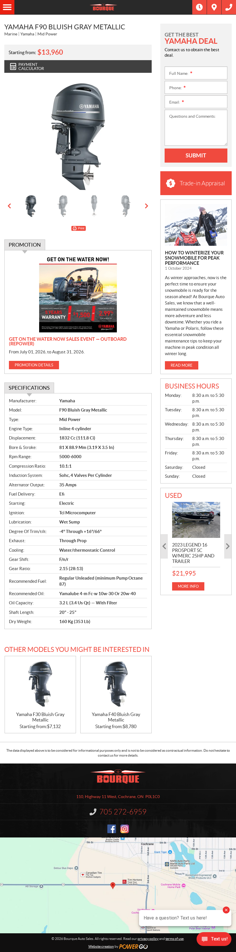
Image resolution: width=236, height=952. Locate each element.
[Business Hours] (199, 7)
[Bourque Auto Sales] (103, 7)
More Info (188, 586)
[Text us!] (214, 940)
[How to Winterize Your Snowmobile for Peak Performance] (196, 225)
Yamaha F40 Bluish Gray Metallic (116, 717)
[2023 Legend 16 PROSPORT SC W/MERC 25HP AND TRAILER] (196, 520)
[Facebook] (111, 829)
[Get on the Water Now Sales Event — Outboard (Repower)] (78, 293)
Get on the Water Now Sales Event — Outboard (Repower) (68, 341)
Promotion (25, 245)
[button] (16, 137)
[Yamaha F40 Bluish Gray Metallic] (116, 683)
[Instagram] (124, 829)
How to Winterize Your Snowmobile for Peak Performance (194, 258)
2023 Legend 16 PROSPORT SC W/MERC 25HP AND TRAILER (193, 553)
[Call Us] (229, 7)
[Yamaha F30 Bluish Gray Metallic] (40, 683)
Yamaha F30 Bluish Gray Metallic (40, 717)
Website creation (101, 946)
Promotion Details (34, 365)
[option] (78, 136)
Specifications (29, 388)
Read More (182, 365)
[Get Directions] (214, 7)
